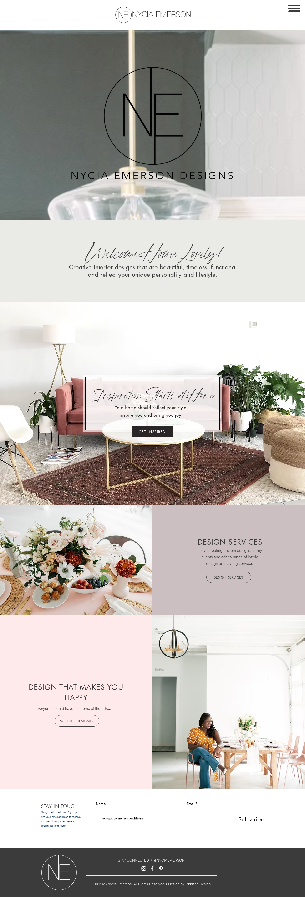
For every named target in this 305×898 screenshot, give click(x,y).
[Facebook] (152, 868)
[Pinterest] (161, 868)
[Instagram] (144, 868)
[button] (294, 8)
